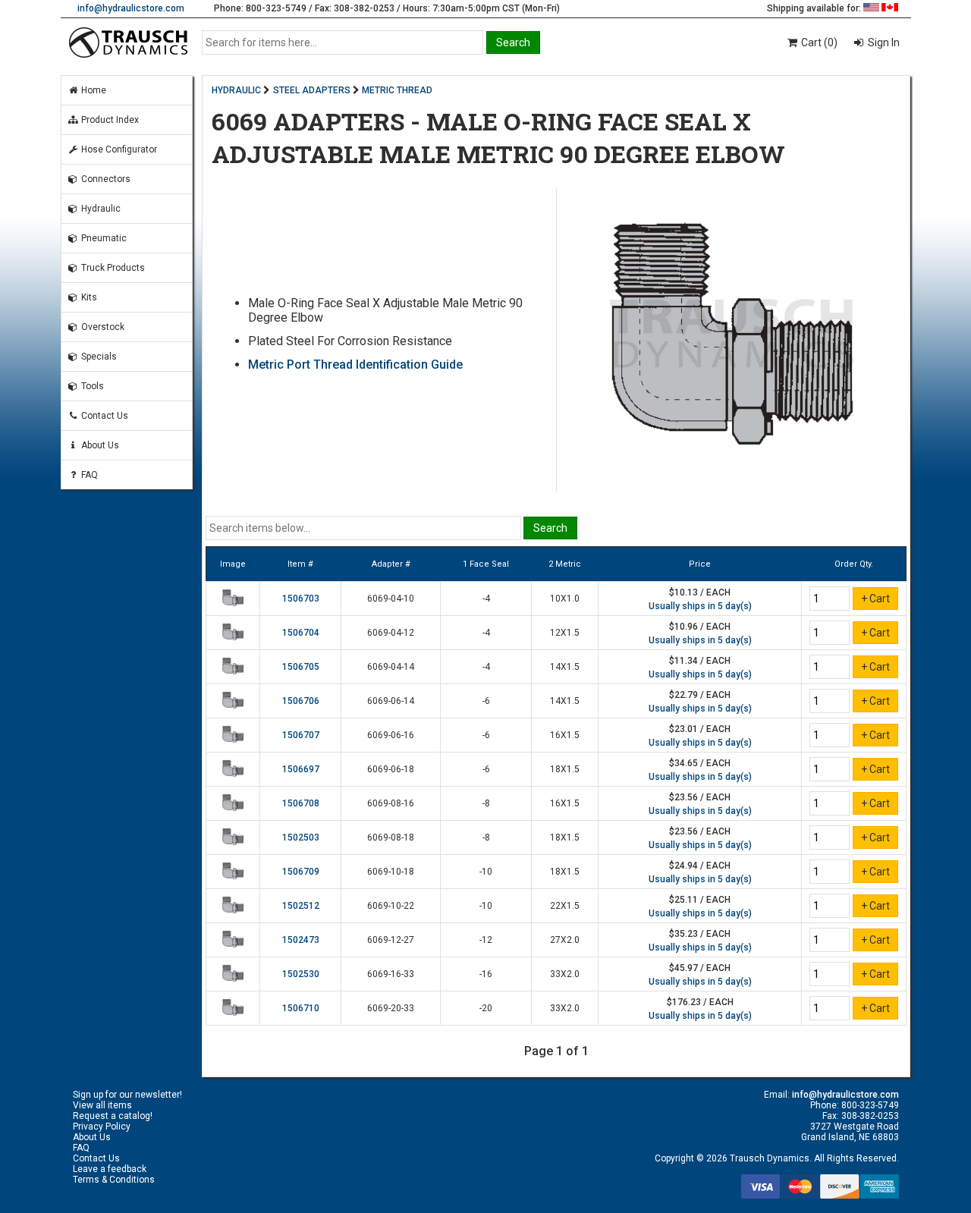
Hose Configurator (118, 149)
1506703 (300, 598)
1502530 (300, 974)
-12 (485, 940)
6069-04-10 (390, 598)
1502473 (300, 940)
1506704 (300, 632)
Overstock (101, 327)
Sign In (883, 42)
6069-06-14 (390, 701)
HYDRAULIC (236, 90)
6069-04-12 (390, 632)
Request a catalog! (112, 1116)
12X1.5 (565, 632)
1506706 (300, 701)
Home (92, 90)
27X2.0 (565, 940)
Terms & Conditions (114, 1179)
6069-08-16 (390, 803)
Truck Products (112, 267)
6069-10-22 (390, 905)
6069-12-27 (390, 940)
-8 (486, 803)
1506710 (300, 1008)
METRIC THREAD (397, 90)
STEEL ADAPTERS (311, 90)
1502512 (300, 905)
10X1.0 (565, 598)
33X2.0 (565, 974)
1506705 (300, 666)
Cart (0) (818, 42)
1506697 (300, 769)
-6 (486, 701)
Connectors (104, 179)
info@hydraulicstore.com (130, 8)
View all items (102, 1105)
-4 (486, 598)
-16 (485, 974)
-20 (485, 1008)
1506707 (300, 735)
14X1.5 (565, 666)
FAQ (88, 475)
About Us (99, 445)
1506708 (300, 803)
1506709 (300, 871)
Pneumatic (103, 238)
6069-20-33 (390, 1008)
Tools (91, 386)
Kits (88, 297)
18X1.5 (565, 769)
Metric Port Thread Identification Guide (355, 364)
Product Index (109, 120)
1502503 (300, 837)
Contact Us (103, 415)
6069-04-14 (390, 666)
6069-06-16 (390, 735)
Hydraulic (100, 208)
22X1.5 (565, 905)
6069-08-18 (390, 837)
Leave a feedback (109, 1169)
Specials (98, 356)
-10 (485, 871)
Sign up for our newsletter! (127, 1094)
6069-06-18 (390, 769)
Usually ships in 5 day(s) (700, 606)
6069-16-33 (390, 974)
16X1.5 (565, 735)
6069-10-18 (390, 871)
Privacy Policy (101, 1126)
